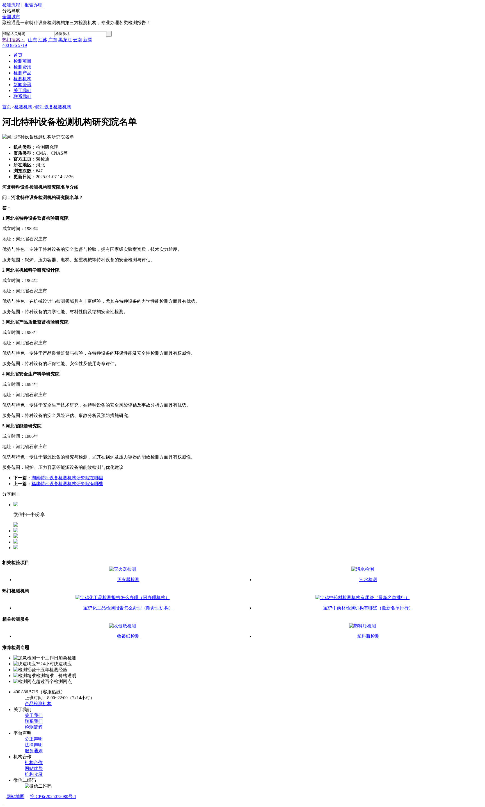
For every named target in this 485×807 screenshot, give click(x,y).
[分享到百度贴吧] (15, 547)
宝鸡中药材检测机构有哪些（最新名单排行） (368, 608)
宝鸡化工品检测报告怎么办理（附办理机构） (128, 608)
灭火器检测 (128, 579)
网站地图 (15, 796)
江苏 (42, 39)
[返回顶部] (2, 802)
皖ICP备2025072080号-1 (53, 796)
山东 (32, 39)
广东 (52, 39)
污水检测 (368, 579)
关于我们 (34, 715)
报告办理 (33, 5)
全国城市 (11, 16)
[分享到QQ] (15, 530)
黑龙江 (65, 39)
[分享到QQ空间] (15, 536)
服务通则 (34, 750)
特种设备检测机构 (53, 106)
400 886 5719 (14, 45)
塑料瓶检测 (368, 636)
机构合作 (34, 762)
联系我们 (34, 721)
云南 (77, 39)
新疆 (87, 39)
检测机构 (23, 106)
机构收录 (34, 774)
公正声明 (34, 739)
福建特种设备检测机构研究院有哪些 (67, 483)
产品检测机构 (38, 703)
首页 (6, 106)
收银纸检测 (128, 636)
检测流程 (11, 5)
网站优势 (34, 768)
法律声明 (34, 744)
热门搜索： (13, 39)
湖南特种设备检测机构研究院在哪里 (67, 477)
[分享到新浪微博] (15, 542)
